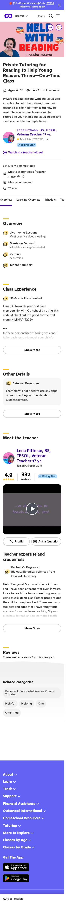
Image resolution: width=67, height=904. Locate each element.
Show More (32, 350)
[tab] (6, 199)
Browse (19, 16)
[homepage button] (8, 16)
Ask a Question (48, 541)
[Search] (51, 16)
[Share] (50, 27)
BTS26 (50, 3)
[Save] (59, 27)
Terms (35, 6)
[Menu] (58, 16)
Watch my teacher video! (25, 152)
